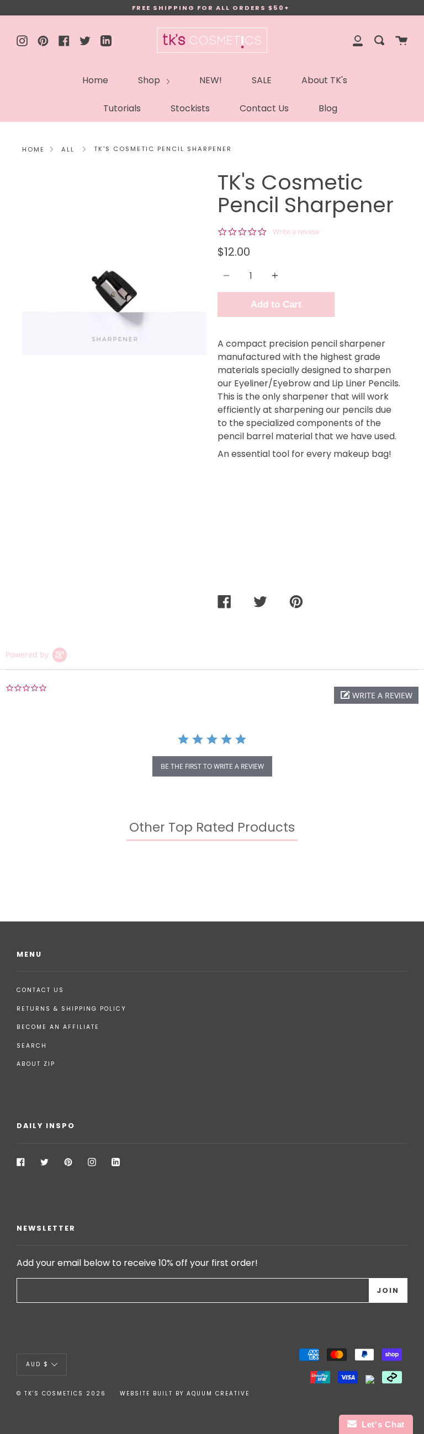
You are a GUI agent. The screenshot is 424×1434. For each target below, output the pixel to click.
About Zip (36, 1064)
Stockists (190, 108)
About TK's (324, 80)
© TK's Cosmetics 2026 (61, 1393)
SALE (262, 80)
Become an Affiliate (58, 1027)
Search (32, 1046)
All (68, 149)
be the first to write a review (212, 766)
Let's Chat (381, 1424)
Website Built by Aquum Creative (185, 1393)
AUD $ (37, 1364)
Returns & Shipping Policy (71, 1009)
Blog (328, 108)
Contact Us (264, 108)
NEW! (210, 80)
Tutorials (122, 108)
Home (95, 80)
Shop (150, 80)
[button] (376, 695)
